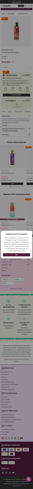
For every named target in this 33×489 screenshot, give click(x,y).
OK (16, 255)
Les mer (22, 251)
